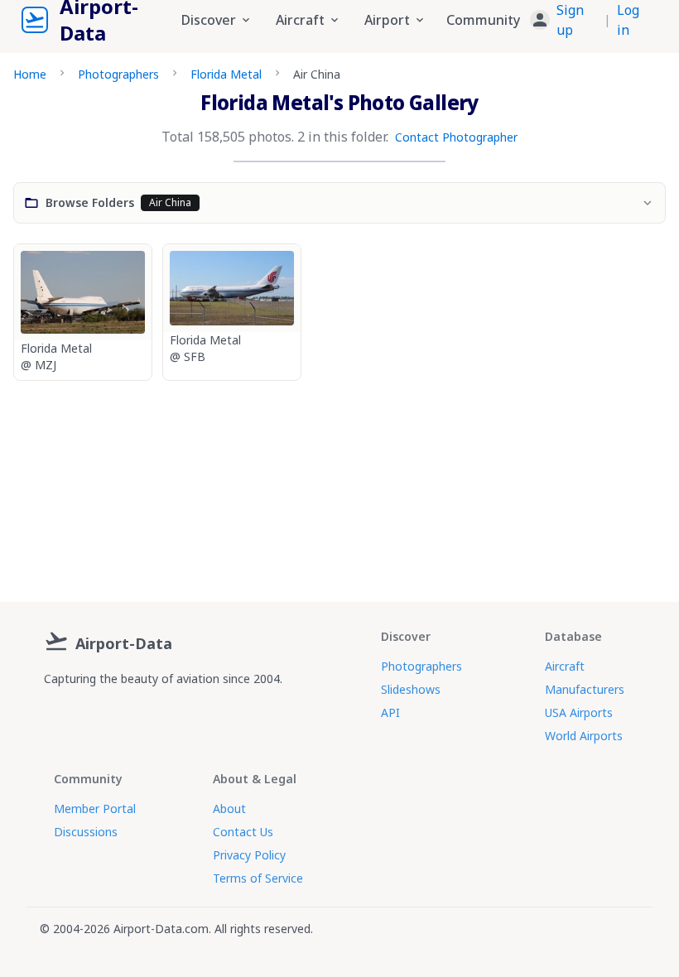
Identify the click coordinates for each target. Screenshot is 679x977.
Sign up (570, 20)
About (229, 808)
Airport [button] (387, 20)
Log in (628, 20)
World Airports (584, 736)
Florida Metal (226, 74)
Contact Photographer (456, 137)
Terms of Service (258, 878)
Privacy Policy (249, 855)
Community (483, 20)
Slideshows (411, 689)
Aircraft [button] (300, 20)
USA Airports (579, 712)
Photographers (118, 74)
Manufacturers (584, 689)
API (390, 712)
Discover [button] (208, 20)
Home (29, 74)
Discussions (86, 832)
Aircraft (565, 666)
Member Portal (95, 808)
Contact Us (243, 832)
